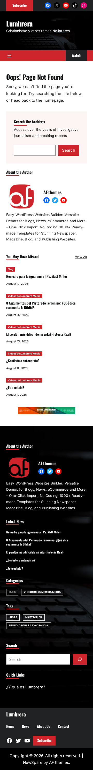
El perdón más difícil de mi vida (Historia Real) (38, 334)
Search (68, 150)
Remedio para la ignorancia (28, 625)
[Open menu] (9, 56)
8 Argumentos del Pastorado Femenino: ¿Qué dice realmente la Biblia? (40, 305)
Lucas (13, 617)
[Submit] (80, 659)
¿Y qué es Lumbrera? (25, 687)
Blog (10, 269)
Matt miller (33, 617)
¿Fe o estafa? (15, 387)
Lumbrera (19, 23)
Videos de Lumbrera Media (24, 296)
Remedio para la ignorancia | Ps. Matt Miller (36, 276)
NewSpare (32, 762)
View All (81, 257)
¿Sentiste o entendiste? (23, 360)
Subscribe (44, 740)
